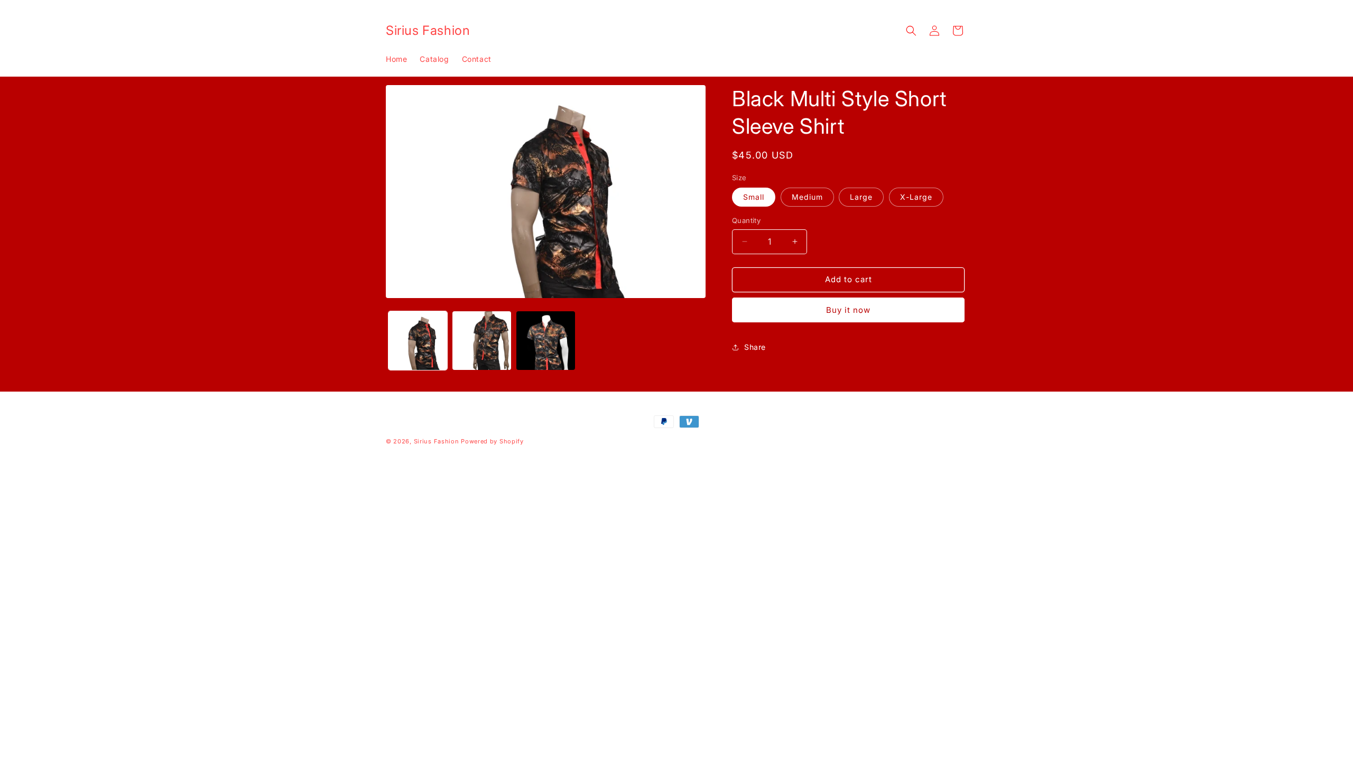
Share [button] (755, 346)
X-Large (916, 196)
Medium (807, 196)
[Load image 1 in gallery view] (417, 340)
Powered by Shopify (492, 441)
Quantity (746, 220)
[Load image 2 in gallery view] (481, 340)
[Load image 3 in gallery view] (545, 340)
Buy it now (848, 310)
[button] (911, 30)
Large (861, 196)
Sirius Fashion (436, 441)
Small (753, 196)
